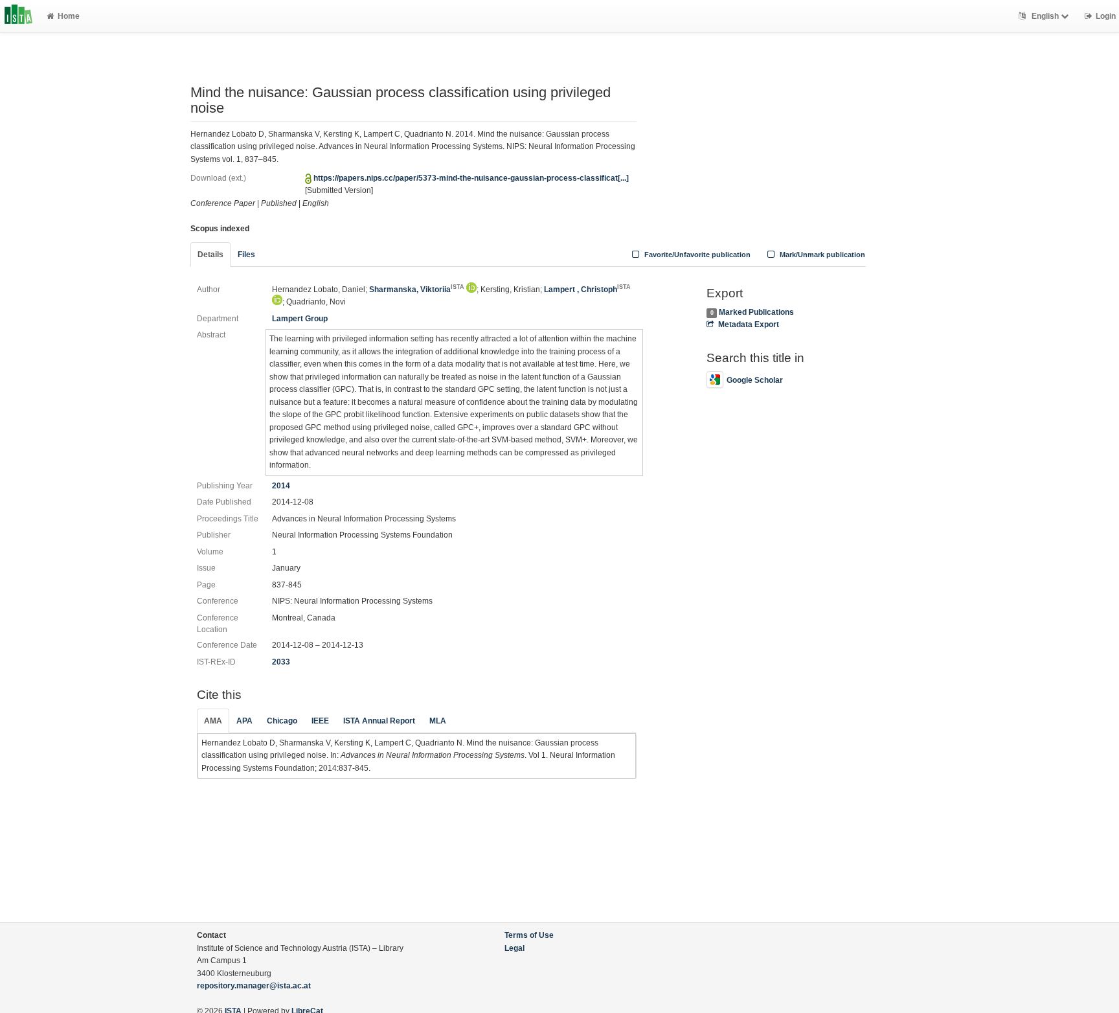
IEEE (320, 720)
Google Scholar (755, 380)
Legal (514, 948)
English (1045, 16)
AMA (213, 720)
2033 (281, 661)
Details (210, 254)
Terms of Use (529, 935)
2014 (281, 485)
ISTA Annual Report (379, 720)
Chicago (282, 720)
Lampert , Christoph (587, 289)
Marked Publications (756, 312)
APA (244, 720)
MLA (437, 720)
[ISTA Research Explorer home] (18, 16)
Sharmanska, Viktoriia (416, 289)
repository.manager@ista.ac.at (254, 985)
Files (246, 254)
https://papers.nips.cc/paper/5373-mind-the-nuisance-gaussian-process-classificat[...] (471, 178)
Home (69, 16)
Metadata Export (748, 324)
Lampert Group (300, 318)
